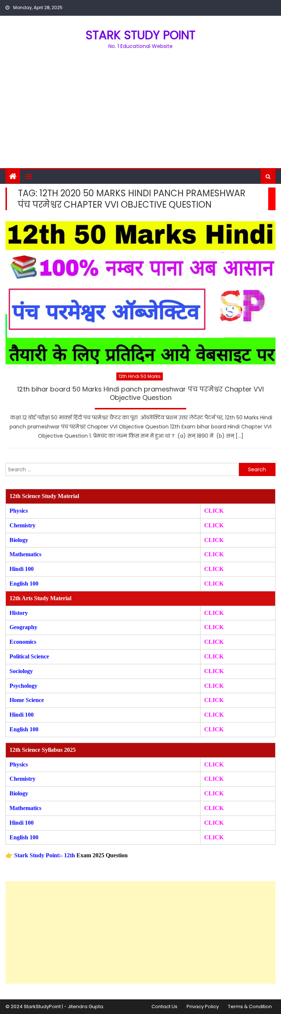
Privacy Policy (203, 1006)
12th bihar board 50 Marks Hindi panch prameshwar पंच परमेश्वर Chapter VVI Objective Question (140, 393)
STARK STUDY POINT (140, 35)
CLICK (214, 554)
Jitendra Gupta (85, 1006)
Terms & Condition (250, 1006)
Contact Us (164, 1006)
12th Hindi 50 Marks (140, 376)
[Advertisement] (140, 113)
